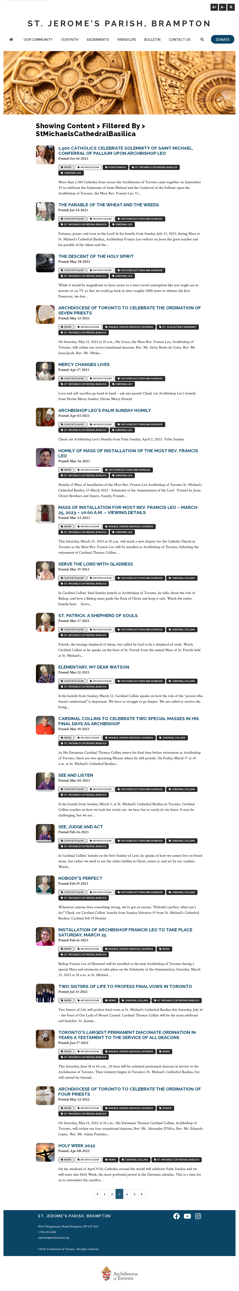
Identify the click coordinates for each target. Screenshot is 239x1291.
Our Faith (69, 39)
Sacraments (98, 39)
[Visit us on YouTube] (187, 1216)
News (67, 167)
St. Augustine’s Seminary (179, 327)
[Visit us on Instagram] (198, 1216)
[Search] (202, 40)
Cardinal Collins (183, 578)
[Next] (142, 1194)
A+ (214, 7)
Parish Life (126, 39)
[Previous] (97, 1194)
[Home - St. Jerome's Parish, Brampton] (11, 40)
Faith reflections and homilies (141, 219)
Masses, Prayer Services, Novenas (130, 327)
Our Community (38, 39)
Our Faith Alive (73, 219)
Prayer (167, 1108)
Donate (222, 39)
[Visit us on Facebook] (176, 1216)
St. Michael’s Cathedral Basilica (155, 167)
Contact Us (179, 39)
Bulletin (152, 39)
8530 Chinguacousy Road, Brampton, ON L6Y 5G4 (68, 1226)
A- (223, 7)
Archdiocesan (89, 167)
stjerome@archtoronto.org (53, 1237)
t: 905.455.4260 (47, 1232)
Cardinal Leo (72, 173)
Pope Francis (117, 167)
